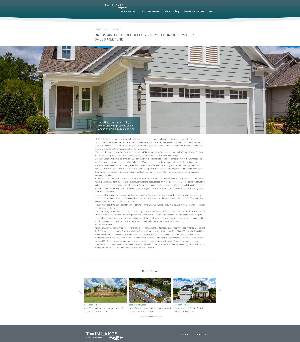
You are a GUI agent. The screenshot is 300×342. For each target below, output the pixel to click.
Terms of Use (184, 334)
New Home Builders (194, 11)
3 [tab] (149, 317)
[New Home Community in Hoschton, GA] (116, 6)
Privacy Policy (202, 334)
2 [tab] (145, 317)
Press (211, 11)
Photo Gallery (172, 11)
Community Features (150, 11)
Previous (80, 290)
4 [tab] (154, 317)
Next (220, 290)
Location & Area (127, 11)
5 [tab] (159, 317)
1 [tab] (140, 317)
